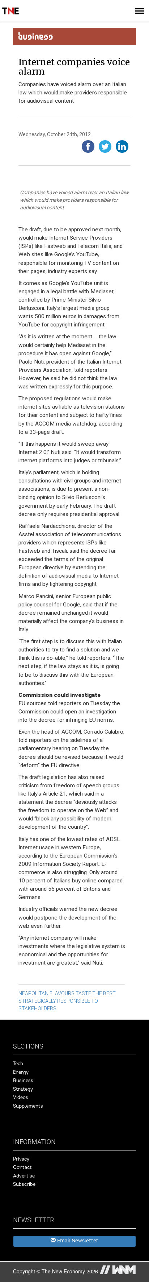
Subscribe (24, 1184)
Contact (22, 1167)
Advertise (24, 1176)
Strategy (23, 1089)
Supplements (28, 1106)
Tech (18, 1064)
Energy (21, 1072)
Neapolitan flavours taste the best (67, 993)
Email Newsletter (77, 1241)
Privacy (21, 1159)
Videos (20, 1097)
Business (23, 1080)
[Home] (11, 6)
